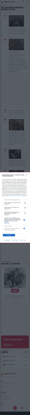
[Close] (27, 175)
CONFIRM (9, 235)
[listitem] (15, 200)
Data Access (15, 240)
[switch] (25, 203)
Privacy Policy (23, 240)
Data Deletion (7, 240)
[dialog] (15, 207)
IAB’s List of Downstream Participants (16, 195)
